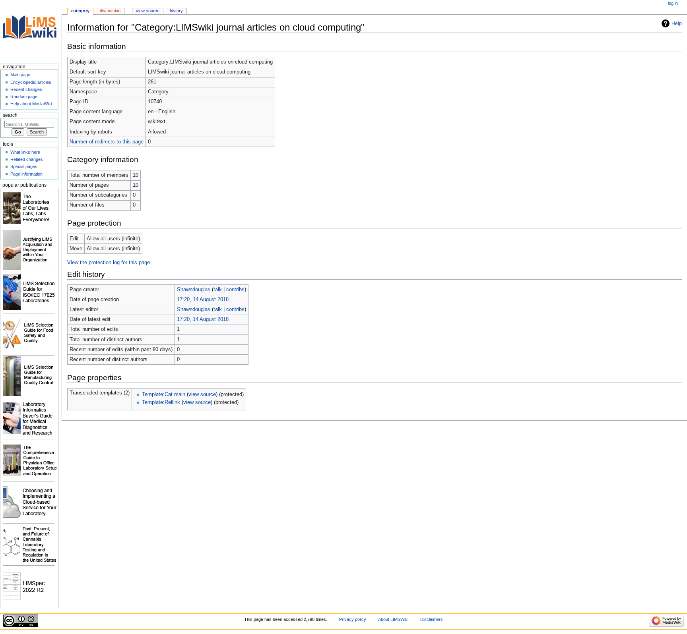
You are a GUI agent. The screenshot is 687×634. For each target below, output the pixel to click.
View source (147, 10)
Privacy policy (352, 619)
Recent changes (26, 89)
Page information (26, 174)
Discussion (110, 10)
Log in (673, 3)
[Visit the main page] (31, 31)
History (176, 10)
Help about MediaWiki (31, 103)
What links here (25, 152)
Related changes (26, 159)
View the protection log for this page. (109, 262)
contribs (235, 289)
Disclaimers (431, 619)
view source (202, 394)
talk (217, 289)
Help (676, 23)
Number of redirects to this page (107, 142)
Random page (23, 96)
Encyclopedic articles (30, 82)
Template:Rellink (161, 402)
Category (80, 10)
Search (10, 115)
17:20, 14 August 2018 (203, 299)
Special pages (23, 166)
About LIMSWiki (393, 619)
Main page (20, 74)
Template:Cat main (163, 394)
